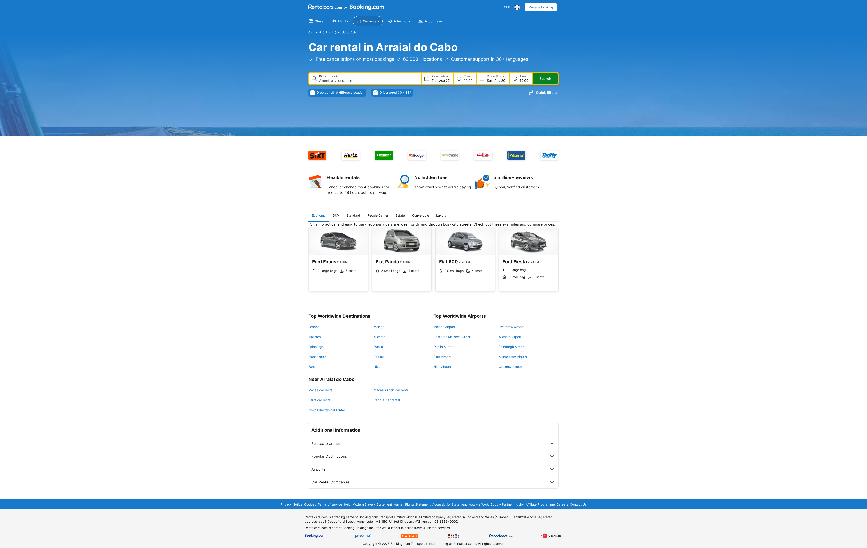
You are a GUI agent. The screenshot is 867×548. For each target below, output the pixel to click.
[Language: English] (517, 7)
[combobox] (368, 80)
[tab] (318, 215)
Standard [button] (353, 215)
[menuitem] (316, 21)
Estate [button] (400, 215)
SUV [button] (336, 215)
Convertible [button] (420, 215)
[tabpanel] (433, 260)
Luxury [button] (441, 215)
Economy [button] (319, 215)
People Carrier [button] (377, 215)
